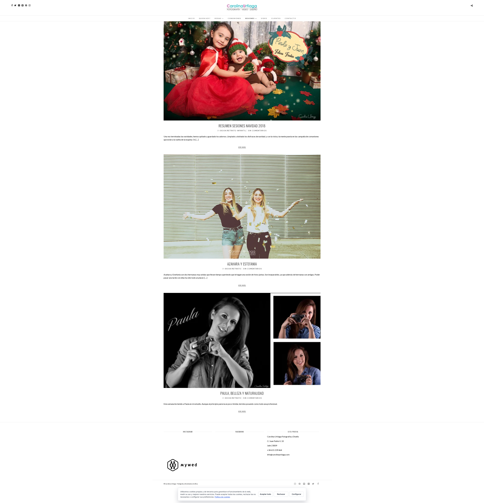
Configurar (296, 494)
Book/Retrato (228, 131)
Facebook (239, 431)
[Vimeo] (22, 5)
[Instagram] (30, 5)
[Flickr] (19, 5)
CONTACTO (290, 18)
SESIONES (249, 18)
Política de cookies (222, 497)
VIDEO (264, 18)
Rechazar (281, 494)
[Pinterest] (26, 5)
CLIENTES (276, 18)
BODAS (218, 18)
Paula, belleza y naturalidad (242, 393)
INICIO (191, 18)
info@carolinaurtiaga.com (278, 454)
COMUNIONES (234, 18)
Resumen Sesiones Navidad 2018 (242, 125)
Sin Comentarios (257, 131)
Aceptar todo (265, 494)
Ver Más (242, 147)
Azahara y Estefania (242, 263)
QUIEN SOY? (204, 18)
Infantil (241, 131)
